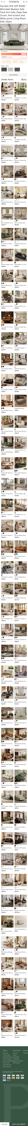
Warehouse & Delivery (18, 1060)
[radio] (12, 266)
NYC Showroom (16, 1062)
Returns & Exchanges (8, 1060)
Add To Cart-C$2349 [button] (18, 1124)
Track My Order (6, 1055)
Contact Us (5, 1053)
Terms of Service (7, 1066)
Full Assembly (16, 1058)
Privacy (7, 1072)
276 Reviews (4, 51)
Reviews (15, 1055)
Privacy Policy (6, 1062)
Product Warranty (7, 1064)
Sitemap (11, 1072)
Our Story (15, 1053)
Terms (4, 1072)
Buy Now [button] (4, 1124)
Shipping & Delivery (7, 1057)
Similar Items (7, 79)
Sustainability (16, 1057)
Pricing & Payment (7, 1058)
